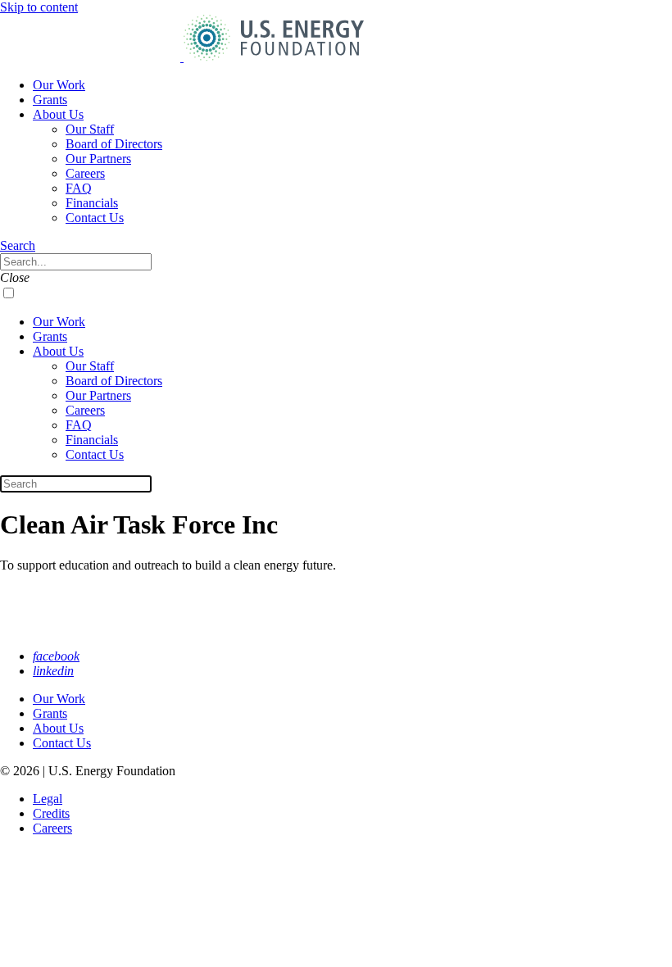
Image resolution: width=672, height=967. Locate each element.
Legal (47, 799)
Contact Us (95, 218)
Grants (50, 100)
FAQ (79, 188)
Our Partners (98, 159)
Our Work (59, 85)
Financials (92, 203)
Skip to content (39, 7)
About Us (58, 114)
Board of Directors (114, 144)
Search (17, 245)
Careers (85, 173)
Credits (51, 813)
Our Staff (90, 129)
